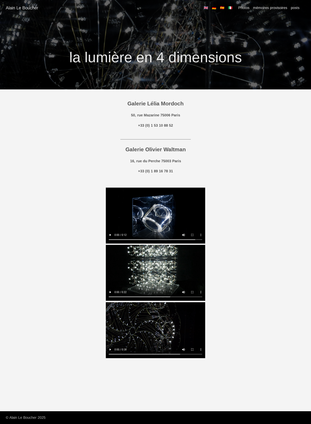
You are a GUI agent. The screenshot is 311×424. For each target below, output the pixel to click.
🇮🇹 (230, 8)
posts (295, 8)
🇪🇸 (222, 8)
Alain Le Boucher (22, 7)
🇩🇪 (214, 8)
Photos (243, 8)
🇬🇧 (206, 8)
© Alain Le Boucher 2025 (26, 418)
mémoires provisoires (270, 8)
